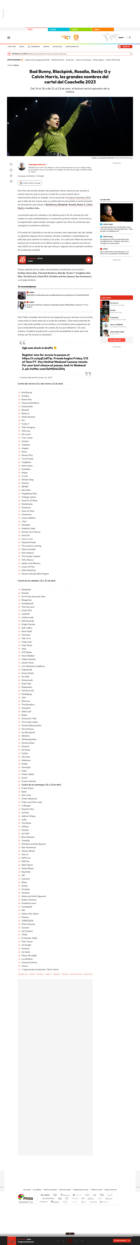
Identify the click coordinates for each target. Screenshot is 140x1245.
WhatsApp (11, 176)
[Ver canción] (105, 304)
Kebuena (106, 1198)
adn (100, 1195)
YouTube (65, 1166)
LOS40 (30, 29)
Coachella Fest (23, 974)
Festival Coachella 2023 (79, 197)
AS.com (94, 1195)
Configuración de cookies (80, 1190)
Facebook (11, 164)
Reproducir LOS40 (89, 260)
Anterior (57, 1241)
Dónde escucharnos (111, 1190)
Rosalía (72, 204)
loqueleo (93, 1201)
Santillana (65, 1195)
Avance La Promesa (83, 60)
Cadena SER (86, 1195)
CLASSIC (53, 29)
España (120, 37)
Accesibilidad (37, 1190)
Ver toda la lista (115, 340)
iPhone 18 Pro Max (113, 60)
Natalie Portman (57, 60)
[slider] (70, 1236)
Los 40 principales (55, 1195)
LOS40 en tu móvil (96, 1190)
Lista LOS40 (12, 46)
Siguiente (82, 1241)
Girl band (65, 974)
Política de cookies (65, 1190)
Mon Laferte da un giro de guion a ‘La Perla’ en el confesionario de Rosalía (114, 253)
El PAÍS (45, 1195)
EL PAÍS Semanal (91, 1198)
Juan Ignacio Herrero (37, 164)
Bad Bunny (40, 974)
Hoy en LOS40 (57, 46)
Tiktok (61, 1166)
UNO (60, 1198)
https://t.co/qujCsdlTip (37, 358)
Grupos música (89, 974)
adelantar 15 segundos (77, 1241)
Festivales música (76, 974)
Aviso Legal (27, 1190)
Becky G (48, 974)
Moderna (54, 1201)
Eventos (46, 46)
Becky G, (81, 204)
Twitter (11, 170)
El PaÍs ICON (74, 1201)
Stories (83, 1166)
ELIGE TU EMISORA (121, 1240)
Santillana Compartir (77, 1195)
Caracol (109, 1195)
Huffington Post (48, 1198)
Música (21, 46)
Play (70, 1241)
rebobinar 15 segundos (63, 1241)
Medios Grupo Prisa (25, 1202)
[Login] (130, 37)
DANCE (74, 29)
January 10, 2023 (45, 377)
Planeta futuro (99, 1198)
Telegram (11, 181)
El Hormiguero (98, 60)
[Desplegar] (70, 1234)
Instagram (57, 1166)
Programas (35, 46)
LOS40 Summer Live (72, 46)
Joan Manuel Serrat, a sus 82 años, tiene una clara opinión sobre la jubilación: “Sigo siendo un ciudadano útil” (116, 229)
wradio (66, 1198)
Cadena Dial (83, 1198)
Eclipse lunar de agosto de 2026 (37, 60)
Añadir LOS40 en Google (31, 183)
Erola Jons (70, 60)
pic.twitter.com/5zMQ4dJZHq (45, 369)
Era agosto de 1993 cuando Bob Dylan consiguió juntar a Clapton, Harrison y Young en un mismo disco (114, 241)
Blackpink (62, 204)
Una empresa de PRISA (25, 1197)
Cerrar (131, 54)
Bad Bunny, (51, 204)
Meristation (104, 1201)
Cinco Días (75, 1198)
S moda (84, 1201)
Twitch (78, 1166)
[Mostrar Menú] (10, 37)
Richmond (43, 1201)
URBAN (96, 29)
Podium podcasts (65, 1201)
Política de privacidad (50, 1190)
